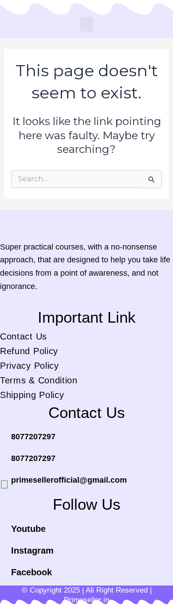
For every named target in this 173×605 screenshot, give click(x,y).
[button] (86, 24)
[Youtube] (4, 532)
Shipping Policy (32, 395)
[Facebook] (4, 576)
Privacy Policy (29, 366)
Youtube (28, 529)
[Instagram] (4, 554)
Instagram (32, 550)
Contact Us (23, 336)
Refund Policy (29, 351)
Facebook (31, 572)
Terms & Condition (39, 380)
